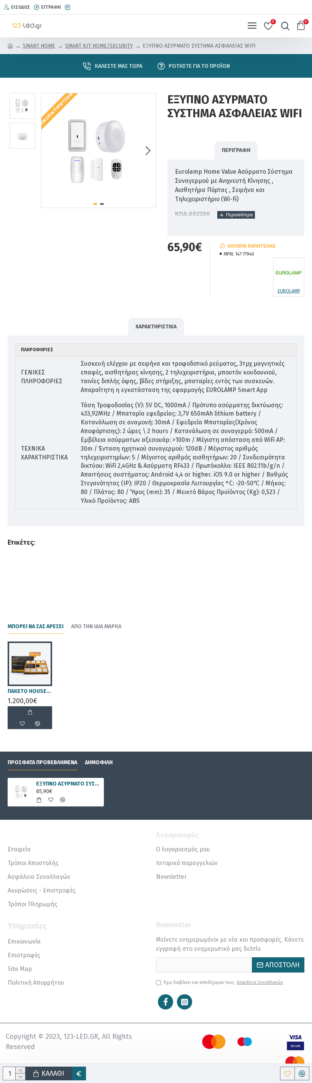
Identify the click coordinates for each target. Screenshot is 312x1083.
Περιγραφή (236, 150)
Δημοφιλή (99, 762)
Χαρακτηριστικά (156, 326)
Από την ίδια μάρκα (96, 626)
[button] (49, 150)
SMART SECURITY (67, 542)
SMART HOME (39, 46)
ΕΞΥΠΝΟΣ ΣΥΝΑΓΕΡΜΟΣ (139, 542)
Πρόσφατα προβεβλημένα (42, 762)
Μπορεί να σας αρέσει (36, 626)
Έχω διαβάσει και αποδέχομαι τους (223, 982)
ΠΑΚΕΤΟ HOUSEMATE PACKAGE (30, 691)
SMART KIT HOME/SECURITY (99, 46)
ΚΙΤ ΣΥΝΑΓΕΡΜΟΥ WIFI (219, 542)
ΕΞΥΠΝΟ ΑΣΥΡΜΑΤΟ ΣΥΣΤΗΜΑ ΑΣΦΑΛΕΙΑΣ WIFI (68, 784)
